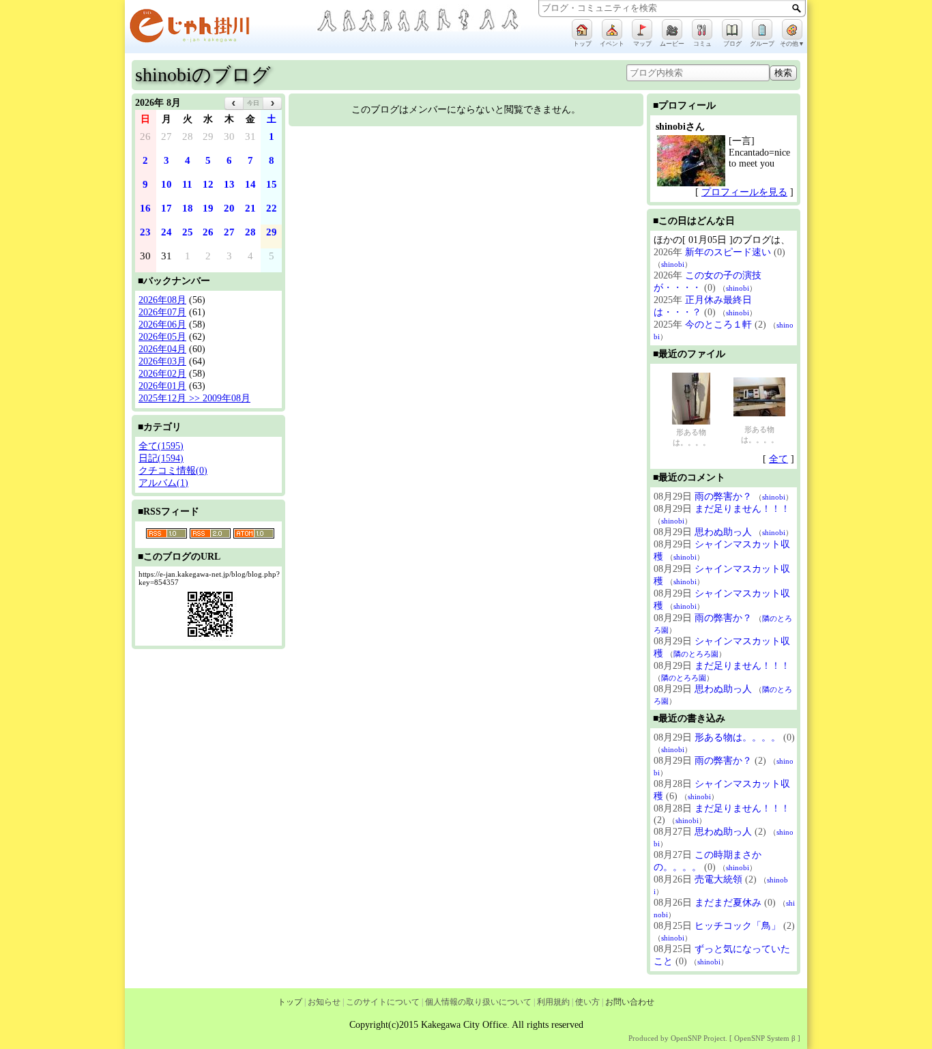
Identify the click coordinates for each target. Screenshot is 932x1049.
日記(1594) (161, 458)
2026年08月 (162, 300)
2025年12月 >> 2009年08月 (194, 398)
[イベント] (612, 29)
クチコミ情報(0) (173, 470)
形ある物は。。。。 (691, 437)
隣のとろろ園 (695, 654)
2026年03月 (162, 361)
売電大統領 (718, 879)
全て (778, 459)
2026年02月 (162, 374)
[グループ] (762, 29)
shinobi (672, 264)
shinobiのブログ (203, 74)
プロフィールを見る (744, 192)
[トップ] (582, 29)
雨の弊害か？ (723, 496)
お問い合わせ (629, 1002)
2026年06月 (162, 324)
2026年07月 (162, 312)
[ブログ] (732, 29)
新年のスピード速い (728, 252)
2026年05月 (162, 337)
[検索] (796, 8)
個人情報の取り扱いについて (478, 1002)
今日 (253, 103)
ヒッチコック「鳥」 (738, 926)
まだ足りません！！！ (742, 509)
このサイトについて (383, 1002)
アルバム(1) (163, 483)
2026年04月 (162, 349)
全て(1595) (161, 446)
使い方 (587, 1002)
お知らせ (324, 1002)
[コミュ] (702, 29)
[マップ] (642, 29)
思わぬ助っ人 (723, 532)
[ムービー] (672, 29)
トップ (290, 1002)
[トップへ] (220, 28)
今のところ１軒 (718, 324)
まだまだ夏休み (728, 902)
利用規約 (553, 1002)
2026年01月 (162, 386)
